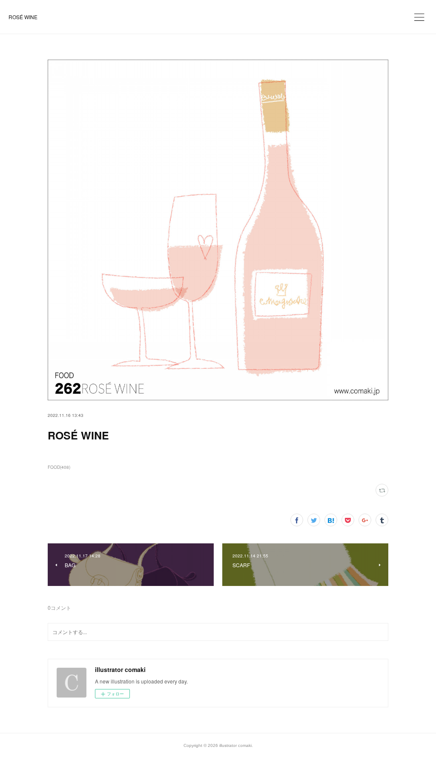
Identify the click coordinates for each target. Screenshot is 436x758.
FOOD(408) (59, 467)
